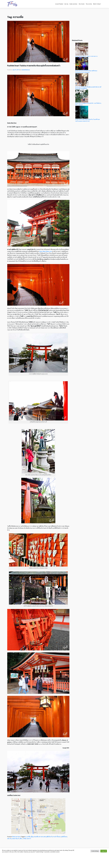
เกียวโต (9, 838)
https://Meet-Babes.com (45, 251)
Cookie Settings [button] (95, 851)
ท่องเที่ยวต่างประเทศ (40, 836)
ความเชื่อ (27, 836)
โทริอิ (24, 838)
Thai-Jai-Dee (89, 4)
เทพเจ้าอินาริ (15, 838)
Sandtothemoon (26, 70)
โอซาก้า (28, 838)
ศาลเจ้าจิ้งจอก (57, 836)
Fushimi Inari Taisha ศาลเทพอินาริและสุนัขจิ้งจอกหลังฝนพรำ (33, 65)
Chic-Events (81, 4)
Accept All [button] (103, 851)
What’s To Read (96, 4)
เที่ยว (21, 838)
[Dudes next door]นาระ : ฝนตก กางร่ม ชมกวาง (86, 56)
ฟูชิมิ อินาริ (49, 836)
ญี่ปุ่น (32, 836)
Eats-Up (66, 4)
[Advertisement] (87, 25)
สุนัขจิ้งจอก (64, 836)
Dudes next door (73, 4)
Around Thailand (59, 4)
